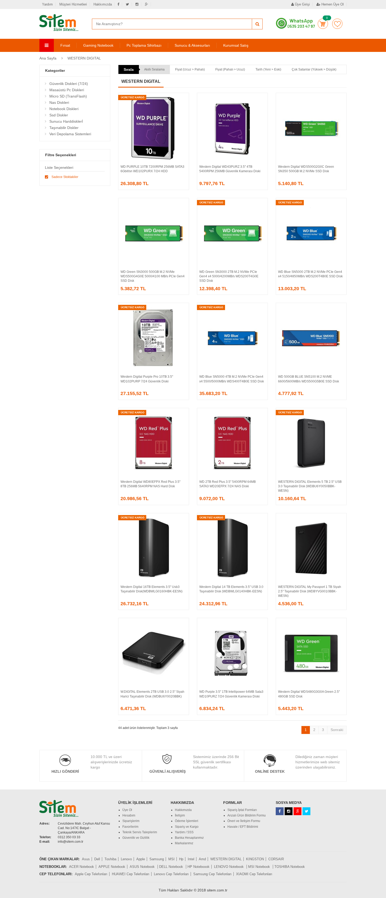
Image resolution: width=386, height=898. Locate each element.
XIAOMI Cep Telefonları (254, 874)
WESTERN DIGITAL (84, 58)
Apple (140, 859)
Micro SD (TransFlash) (68, 96)
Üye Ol (127, 810)
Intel (191, 859)
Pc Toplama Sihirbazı (144, 45)
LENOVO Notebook (229, 867)
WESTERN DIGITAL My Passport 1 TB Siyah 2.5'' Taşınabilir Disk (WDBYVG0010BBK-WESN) (309, 591)
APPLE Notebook (111, 867)
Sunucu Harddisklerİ (66, 121)
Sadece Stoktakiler (64, 176)
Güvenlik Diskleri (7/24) (68, 84)
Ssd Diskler (58, 115)
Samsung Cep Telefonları (212, 874)
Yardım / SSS (184, 832)
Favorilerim (337, 24)
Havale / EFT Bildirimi (242, 827)
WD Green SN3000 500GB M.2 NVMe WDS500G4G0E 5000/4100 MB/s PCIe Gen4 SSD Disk (153, 276)
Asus (86, 859)
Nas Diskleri (59, 102)
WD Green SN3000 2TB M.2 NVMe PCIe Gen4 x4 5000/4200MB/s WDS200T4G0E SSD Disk (228, 276)
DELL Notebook (171, 867)
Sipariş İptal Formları (242, 810)
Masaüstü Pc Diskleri (66, 90)
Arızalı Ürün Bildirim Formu (246, 815)
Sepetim (323, 24)
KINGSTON (255, 859)
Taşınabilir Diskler (64, 128)
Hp (181, 859)
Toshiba (110, 859)
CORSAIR (276, 859)
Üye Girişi (302, 4)
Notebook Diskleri (64, 109)
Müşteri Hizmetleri (73, 4)
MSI (171, 859)
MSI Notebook (259, 867)
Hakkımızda (102, 4)
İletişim (180, 815)
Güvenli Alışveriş (167, 771)
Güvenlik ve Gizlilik (135, 838)
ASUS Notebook (143, 867)
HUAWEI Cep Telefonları (130, 874)
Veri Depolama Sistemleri (70, 134)
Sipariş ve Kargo (187, 827)
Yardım (47, 4)
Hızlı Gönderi (65, 771)
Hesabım (128, 815)
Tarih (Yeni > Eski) (268, 69)
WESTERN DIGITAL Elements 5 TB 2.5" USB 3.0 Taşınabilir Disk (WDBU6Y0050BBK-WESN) (310, 486)
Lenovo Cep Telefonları (171, 874)
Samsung (156, 859)
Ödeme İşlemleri (186, 821)
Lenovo (126, 859)
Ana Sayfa (47, 58)
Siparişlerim (130, 821)
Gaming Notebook (98, 45)
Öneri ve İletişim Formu (243, 821)
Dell (97, 859)
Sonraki (337, 730)
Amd (202, 859)
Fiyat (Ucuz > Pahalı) (190, 69)
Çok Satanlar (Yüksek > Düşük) (314, 69)
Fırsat (65, 45)
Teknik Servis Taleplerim (139, 832)
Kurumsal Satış (235, 45)
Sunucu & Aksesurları (192, 45)
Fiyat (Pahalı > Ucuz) (230, 69)
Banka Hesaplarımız (189, 838)
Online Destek (270, 771)
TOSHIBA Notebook (289, 867)
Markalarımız (184, 843)
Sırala (129, 69)
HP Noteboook (198, 867)
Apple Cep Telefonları (91, 874)
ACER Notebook (81, 867)
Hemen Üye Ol (332, 4)
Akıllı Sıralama (154, 69)
